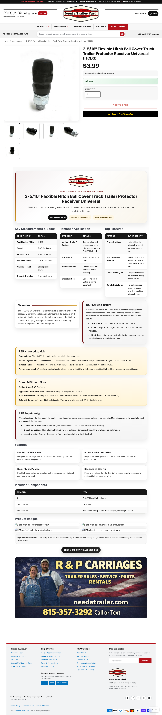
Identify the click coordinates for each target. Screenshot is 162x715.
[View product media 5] (12, 151)
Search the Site (47, 666)
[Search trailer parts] (122, 34)
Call (44, 683)
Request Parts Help (49, 660)
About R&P (81, 653)
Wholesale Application (86, 666)
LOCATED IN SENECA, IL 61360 (14, 16)
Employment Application (86, 663)
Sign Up (145, 661)
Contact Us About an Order (22, 663)
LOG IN (136, 13)
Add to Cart (120, 105)
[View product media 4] (71, 131)
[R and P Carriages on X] (144, 698)
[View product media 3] (51, 131)
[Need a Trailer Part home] (81, 14)
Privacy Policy (15, 706)
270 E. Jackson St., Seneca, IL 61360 (122, 683)
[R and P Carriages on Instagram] (15, 13)
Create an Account (18, 656)
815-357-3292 (117, 679)
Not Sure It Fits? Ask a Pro (120, 114)
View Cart (14, 660)
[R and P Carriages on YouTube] (20, 13)
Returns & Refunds (18, 666)
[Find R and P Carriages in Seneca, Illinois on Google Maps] (6, 13)
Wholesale (101, 26)
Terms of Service (28, 706)
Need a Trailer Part (22, 711)
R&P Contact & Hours (85, 670)
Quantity (90, 89)
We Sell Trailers (118, 26)
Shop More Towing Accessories (81, 550)
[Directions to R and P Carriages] (127, 698)
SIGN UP (143, 13)
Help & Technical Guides (51, 653)
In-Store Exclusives (82, 26)
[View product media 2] (31, 131)
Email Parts (62, 683)
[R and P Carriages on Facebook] (10, 13)
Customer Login (17, 653)
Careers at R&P (83, 660)
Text (52, 683)
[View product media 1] (12, 131)
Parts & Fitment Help (49, 663)
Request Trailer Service (50, 656)
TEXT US (42, 13)
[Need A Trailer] (118, 672)
